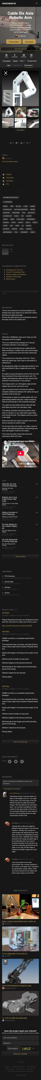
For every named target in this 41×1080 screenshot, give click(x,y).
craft (14, 222)
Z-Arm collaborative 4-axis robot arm (14, 953)
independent (7, 232)
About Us (7, 1067)
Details (15, 61)
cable (16, 216)
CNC (11, 226)
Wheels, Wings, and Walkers (16, 274)
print (17, 226)
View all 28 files (20, 556)
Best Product (10, 279)
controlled (7, 209)
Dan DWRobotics (15, 793)
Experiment (31, 219)
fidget (5, 219)
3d (22, 226)
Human (32, 206)
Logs (9, 65)
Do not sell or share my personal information (20, 1071)
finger (32, 209)
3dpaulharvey (10, 1020)
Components (32, 61)
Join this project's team (10, 161)
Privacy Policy (20, 1069)
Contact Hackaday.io (19, 1067)
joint (21, 229)
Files (22, 61)
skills (28, 222)
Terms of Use (10, 1069)
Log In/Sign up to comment (12, 789)
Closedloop (7, 216)
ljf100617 (8, 923)
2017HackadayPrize (21, 209)
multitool (31, 213)
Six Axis (18, 206)
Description (7, 61)
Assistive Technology (13, 276)
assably (29, 229)
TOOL (23, 213)
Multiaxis (6, 213)
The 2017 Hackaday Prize (6, 74)
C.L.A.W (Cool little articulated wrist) (14, 1018)
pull (16, 232)
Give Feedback (31, 1067)
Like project (29, 42)
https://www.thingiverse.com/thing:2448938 (17, 626)
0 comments (25, 615)
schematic (24, 232)
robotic (6, 222)
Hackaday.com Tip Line (14, 270)
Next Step (5, 631)
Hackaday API (31, 1069)
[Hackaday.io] (9, 3)
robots (14, 229)
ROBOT (5, 206)
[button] (36, 3)
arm (11, 206)
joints (32, 232)
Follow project (14, 42)
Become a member (7, 1033)
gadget (28, 216)
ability (20, 222)
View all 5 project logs (20, 742)
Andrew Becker (10, 988)
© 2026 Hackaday (20, 1075)
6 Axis (25, 206)
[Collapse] (15, 609)
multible (6, 229)
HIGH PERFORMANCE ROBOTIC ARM (16, 985)
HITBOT (8, 956)
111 (11, 249)
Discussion (28, 65)
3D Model (5, 612)
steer (5, 226)
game (12, 219)
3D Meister (22, 36)
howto (35, 222)
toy (22, 216)
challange (20, 219)
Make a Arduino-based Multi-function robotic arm (19, 921)
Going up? (21, 1062)
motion (28, 226)
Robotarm (15, 213)
